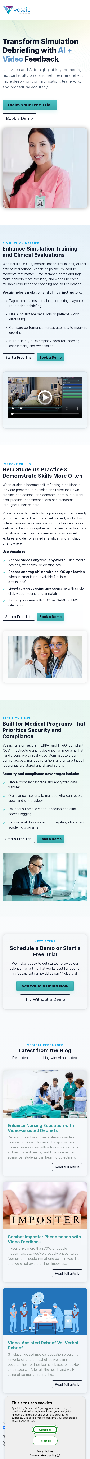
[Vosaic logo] (17, 10)
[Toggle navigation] (83, 10)
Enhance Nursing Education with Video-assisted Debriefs (41, 1128)
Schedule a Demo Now (45, 985)
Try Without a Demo (45, 999)
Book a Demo (19, 118)
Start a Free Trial (18, 357)
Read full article (67, 1167)
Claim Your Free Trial (30, 104)
